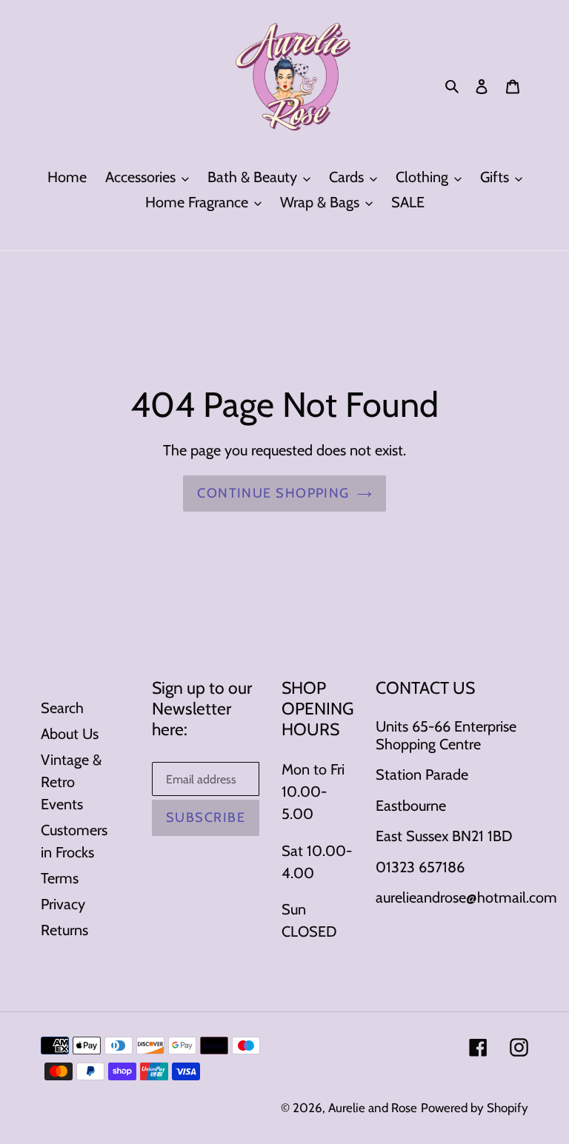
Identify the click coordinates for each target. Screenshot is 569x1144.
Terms (60, 878)
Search (62, 708)
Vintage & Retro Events (71, 782)
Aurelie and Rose (372, 1107)
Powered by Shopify (474, 1107)
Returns (64, 930)
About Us (70, 734)
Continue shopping (273, 493)
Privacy (63, 904)
